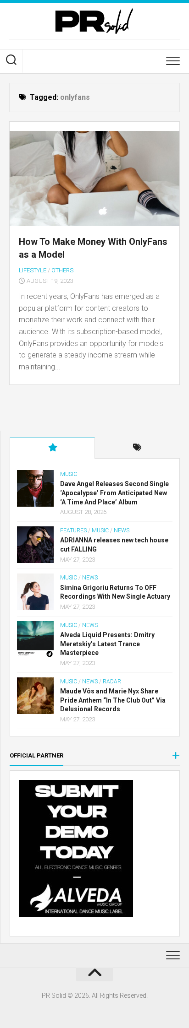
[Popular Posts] (52, 448)
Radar (112, 681)
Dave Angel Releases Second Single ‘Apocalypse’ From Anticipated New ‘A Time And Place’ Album (114, 492)
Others (62, 270)
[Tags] (137, 448)
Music (68, 474)
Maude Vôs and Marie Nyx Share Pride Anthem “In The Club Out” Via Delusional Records (113, 700)
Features (73, 530)
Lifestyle (32, 270)
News (121, 530)
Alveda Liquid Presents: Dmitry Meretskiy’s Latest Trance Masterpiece (107, 643)
